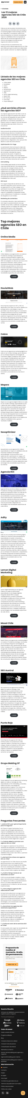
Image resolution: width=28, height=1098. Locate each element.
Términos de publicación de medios (11, 1083)
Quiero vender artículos (7, 1032)
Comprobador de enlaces (8, 1047)
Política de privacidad (7, 1086)
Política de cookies (6, 1089)
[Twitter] (3, 1093)
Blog (2, 1038)
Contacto (4, 1070)
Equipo (3, 1073)
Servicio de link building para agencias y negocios (12, 1053)
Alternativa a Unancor (7, 1049)
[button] (25, 2)
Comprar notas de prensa (8, 1044)
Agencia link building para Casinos (10, 1057)
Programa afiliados (6, 1035)
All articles (5, 8)
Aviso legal (4, 1078)
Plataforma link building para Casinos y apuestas (12, 1060)
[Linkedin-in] (7, 1093)
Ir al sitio (14, 276)
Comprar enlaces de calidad (9, 1041)
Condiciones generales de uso (9, 1081)
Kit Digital (3, 1075)
